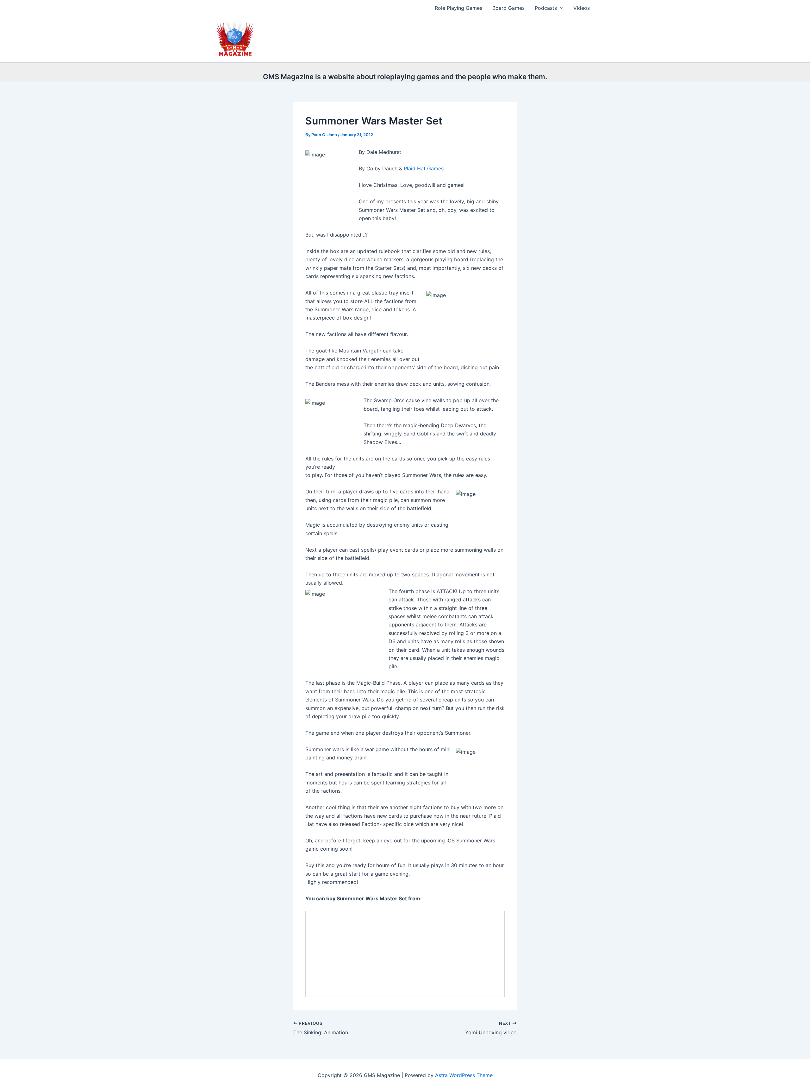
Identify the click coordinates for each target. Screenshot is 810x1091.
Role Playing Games (458, 8)
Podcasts (546, 8)
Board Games (508, 8)
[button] (560, 8)
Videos (581, 8)
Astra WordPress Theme (464, 1075)
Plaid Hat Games (424, 168)
